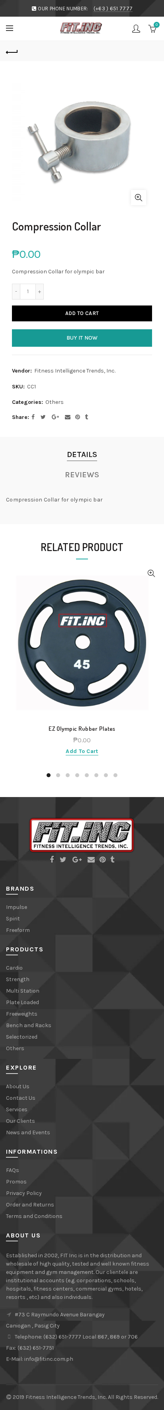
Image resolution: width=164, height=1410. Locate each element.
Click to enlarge (138, 197)
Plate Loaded (22, 1002)
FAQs (12, 1170)
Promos (16, 1181)
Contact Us (20, 1098)
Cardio (14, 967)
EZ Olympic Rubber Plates (82, 728)
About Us (17, 1086)
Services (16, 1109)
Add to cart (82, 313)
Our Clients (20, 1121)
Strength (17, 979)
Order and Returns (30, 1204)
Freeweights (21, 1013)
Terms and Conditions (34, 1216)
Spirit (13, 918)
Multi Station (22, 990)
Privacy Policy (24, 1193)
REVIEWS (82, 474)
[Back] (12, 51)
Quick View (151, 573)
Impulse (16, 907)
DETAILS (82, 454)
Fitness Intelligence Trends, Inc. (74, 370)
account (136, 29)
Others (54, 402)
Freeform (18, 930)
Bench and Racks (28, 1025)
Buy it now (82, 337)
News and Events (28, 1132)
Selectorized (21, 1036)
